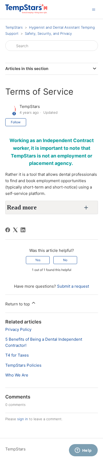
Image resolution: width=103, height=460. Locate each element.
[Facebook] (7, 229)
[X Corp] (15, 229)
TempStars (14, 27)
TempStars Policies (23, 365)
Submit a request (73, 286)
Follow (16, 122)
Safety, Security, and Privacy (48, 33)
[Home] (26, 12)
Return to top (18, 303)
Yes (37, 260)
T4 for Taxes (17, 355)
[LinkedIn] (23, 229)
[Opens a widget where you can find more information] (83, 450)
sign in (22, 419)
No (65, 260)
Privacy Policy (18, 329)
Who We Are (16, 375)
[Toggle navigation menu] (93, 9)
